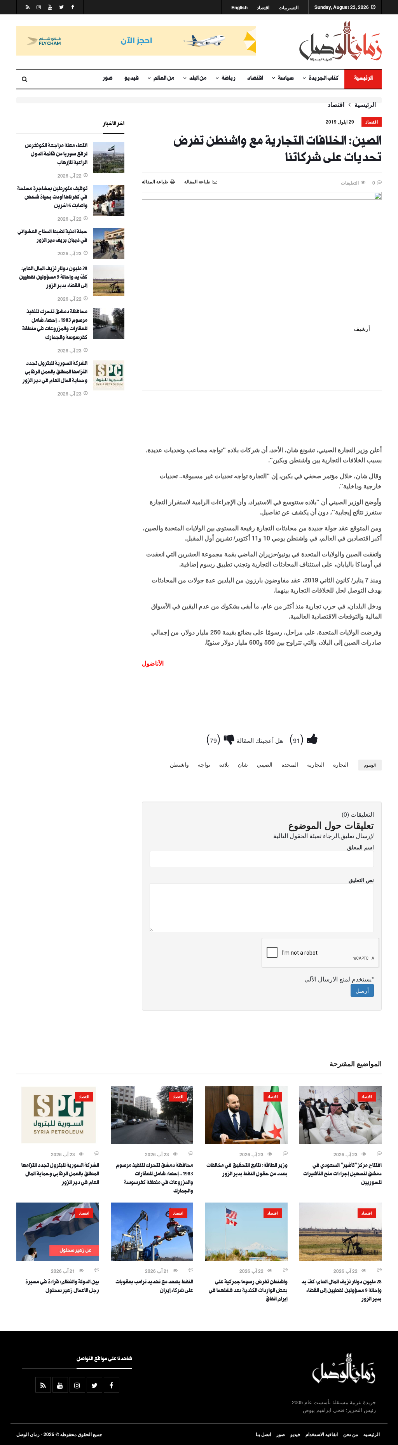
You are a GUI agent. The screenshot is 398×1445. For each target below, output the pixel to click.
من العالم (164, 79)
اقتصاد (263, 7)
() (298, 738)
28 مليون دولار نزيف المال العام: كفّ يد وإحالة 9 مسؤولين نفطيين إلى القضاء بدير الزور (53, 277)
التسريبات (288, 7)
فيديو (131, 79)
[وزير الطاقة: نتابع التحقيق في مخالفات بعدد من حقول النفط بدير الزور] (246, 1142)
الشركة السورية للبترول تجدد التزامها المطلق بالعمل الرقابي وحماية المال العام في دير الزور (55, 372)
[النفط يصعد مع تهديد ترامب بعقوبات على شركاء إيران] (152, 1258)
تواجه (204, 764)
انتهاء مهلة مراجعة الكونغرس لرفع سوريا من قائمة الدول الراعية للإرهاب (56, 154)
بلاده (224, 764)
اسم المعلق (360, 847)
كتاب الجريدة (324, 79)
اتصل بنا (263, 1434)
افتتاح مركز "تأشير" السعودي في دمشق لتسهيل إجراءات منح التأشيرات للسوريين (342, 1174)
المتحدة (289, 764)
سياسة (286, 79)
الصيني (264, 764)
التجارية (315, 764)
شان (243, 764)
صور (108, 79)
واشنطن (179, 764)
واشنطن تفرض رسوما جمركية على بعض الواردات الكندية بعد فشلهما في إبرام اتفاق (248, 1291)
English (239, 7)
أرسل (362, 990)
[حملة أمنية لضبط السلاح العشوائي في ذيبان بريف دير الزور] (108, 257)
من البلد (198, 79)
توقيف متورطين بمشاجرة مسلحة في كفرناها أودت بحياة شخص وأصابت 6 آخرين (52, 197)
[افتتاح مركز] (340, 1142)
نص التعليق (361, 880)
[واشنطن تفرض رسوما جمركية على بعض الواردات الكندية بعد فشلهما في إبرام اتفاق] (246, 1258)
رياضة (229, 79)
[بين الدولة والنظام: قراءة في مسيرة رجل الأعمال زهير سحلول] (57, 1258)
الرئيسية (363, 79)
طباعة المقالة (155, 181)
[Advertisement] (262, 419)
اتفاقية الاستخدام (321, 1434)
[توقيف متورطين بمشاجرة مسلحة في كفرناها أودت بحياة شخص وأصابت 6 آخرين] (108, 214)
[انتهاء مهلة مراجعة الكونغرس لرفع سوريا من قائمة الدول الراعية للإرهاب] (108, 170)
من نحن (350, 1434)
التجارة (340, 764)
